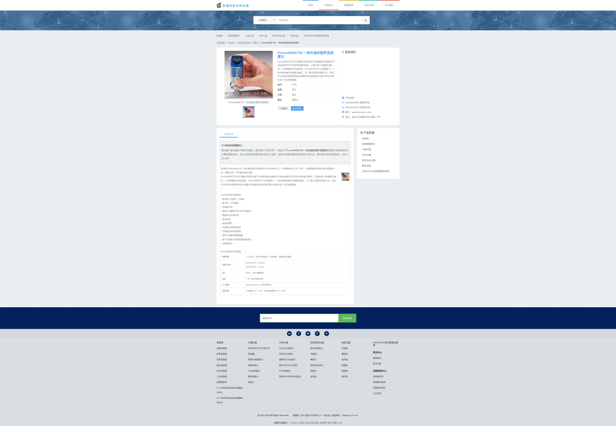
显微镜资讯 (378, 376)
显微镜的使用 (379, 382)
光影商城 (221, 43)
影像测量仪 (253, 376)
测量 (334, 423)
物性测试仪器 (279, 36)
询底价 (284, 108)
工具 (340, 423)
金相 (301, 423)
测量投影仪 (253, 365)
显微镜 (219, 36)
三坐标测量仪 (254, 371)
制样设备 (294, 36)
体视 (312, 423)
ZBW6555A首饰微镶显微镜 (316, 36)
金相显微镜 (222, 348)
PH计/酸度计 (285, 371)
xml (356, 415)
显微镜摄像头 (234, 36)
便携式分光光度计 (287, 359)
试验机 (313, 376)
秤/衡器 (251, 354)
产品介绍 (228, 134)
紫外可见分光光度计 (288, 365)
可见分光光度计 (286, 348)
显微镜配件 (222, 382)
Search (347, 318)
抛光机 (345, 359)
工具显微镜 (222, 376)
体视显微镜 (222, 354)
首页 (310, 5)
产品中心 (328, 5)
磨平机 (345, 376)
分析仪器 (263, 36)
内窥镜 (313, 354)
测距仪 (251, 382)
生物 (306, 423)
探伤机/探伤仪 (317, 365)
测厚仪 (255, 43)
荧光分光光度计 (286, 354)
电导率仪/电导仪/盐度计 (290, 376)
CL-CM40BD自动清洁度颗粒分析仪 (230, 390)
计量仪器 (249, 36)
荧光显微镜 (222, 371)
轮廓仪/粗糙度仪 (255, 359)
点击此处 (250, 154)
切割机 (345, 348)
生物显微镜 (222, 359)
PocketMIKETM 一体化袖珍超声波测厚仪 (280, 43)
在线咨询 (298, 108)
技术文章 (369, 5)
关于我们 (389, 5)
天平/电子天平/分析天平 (259, 348)
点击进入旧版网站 (331, 415)
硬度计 (313, 359)
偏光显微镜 (222, 365)
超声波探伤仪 (316, 348)
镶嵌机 (345, 354)
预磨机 (345, 365)
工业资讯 (377, 393)
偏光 (317, 423)
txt (352, 415)
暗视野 (323, 423)
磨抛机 (345, 371)
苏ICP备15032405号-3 (311, 415)
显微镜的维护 (379, 388)
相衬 (329, 423)
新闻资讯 (348, 5)
